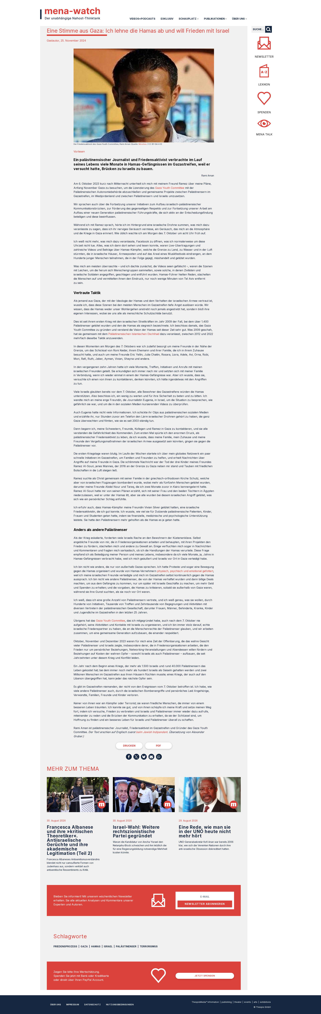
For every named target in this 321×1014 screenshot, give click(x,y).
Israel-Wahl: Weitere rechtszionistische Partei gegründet (136, 831)
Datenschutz (92, 1004)
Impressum (72, 1004)
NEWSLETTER (264, 56)
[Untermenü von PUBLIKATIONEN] (226, 18)
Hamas (95, 946)
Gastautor (53, 40)
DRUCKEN (129, 745)
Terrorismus (149, 946)
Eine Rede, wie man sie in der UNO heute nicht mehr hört (205, 831)
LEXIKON (264, 84)
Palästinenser (126, 946)
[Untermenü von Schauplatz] (198, 18)
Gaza (84, 946)
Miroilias (143, 144)
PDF (158, 745)
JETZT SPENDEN (205, 975)
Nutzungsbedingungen (120, 1004)
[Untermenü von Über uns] (246, 18)
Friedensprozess (65, 946)
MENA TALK (264, 134)
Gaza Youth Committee (169, 187)
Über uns (55, 1004)
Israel (108, 946)
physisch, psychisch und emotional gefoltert (185, 571)
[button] (129, 757)
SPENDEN (264, 112)
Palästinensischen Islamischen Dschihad (133, 334)
